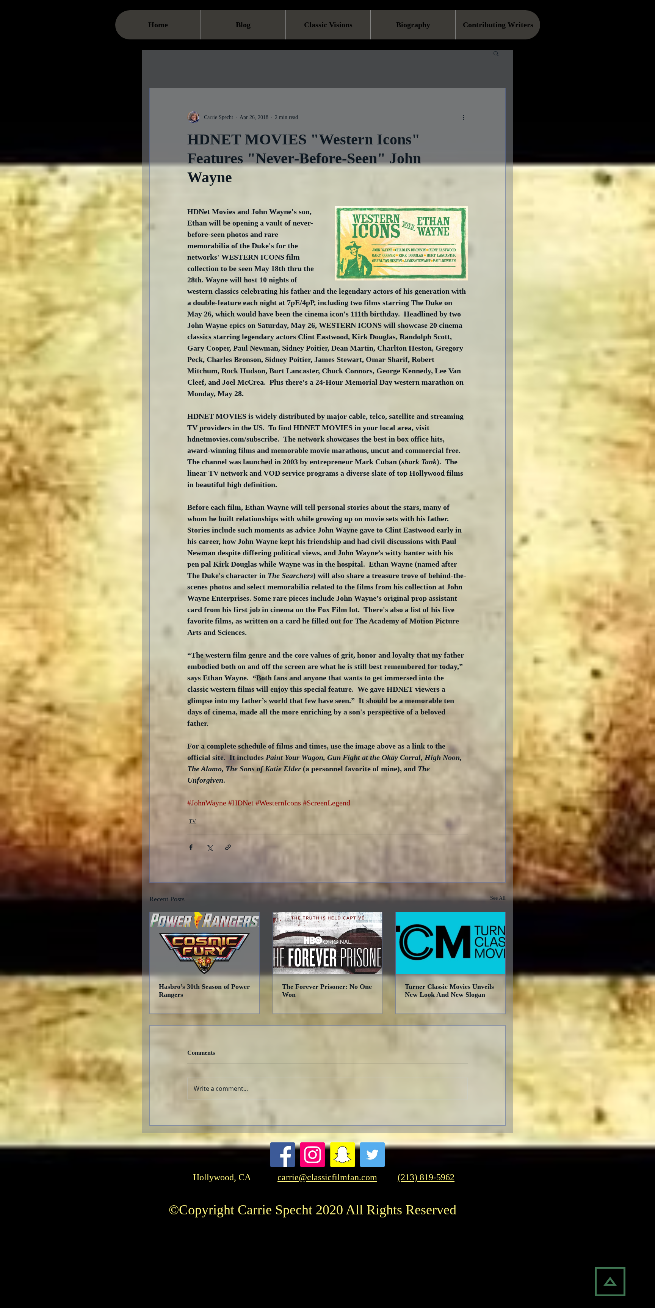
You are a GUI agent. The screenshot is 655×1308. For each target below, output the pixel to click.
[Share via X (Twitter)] (209, 847)
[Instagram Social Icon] (312, 1154)
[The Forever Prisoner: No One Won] (327, 943)
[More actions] (463, 117)
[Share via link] (228, 847)
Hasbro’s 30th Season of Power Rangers (204, 990)
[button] (496, 53)
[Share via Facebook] (190, 847)
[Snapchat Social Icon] (342, 1154)
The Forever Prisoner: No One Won (327, 990)
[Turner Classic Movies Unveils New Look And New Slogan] (450, 943)
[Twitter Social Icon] (372, 1154)
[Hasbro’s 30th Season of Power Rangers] (204, 943)
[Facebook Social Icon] (282, 1154)
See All (498, 898)
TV (192, 821)
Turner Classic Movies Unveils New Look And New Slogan (449, 990)
